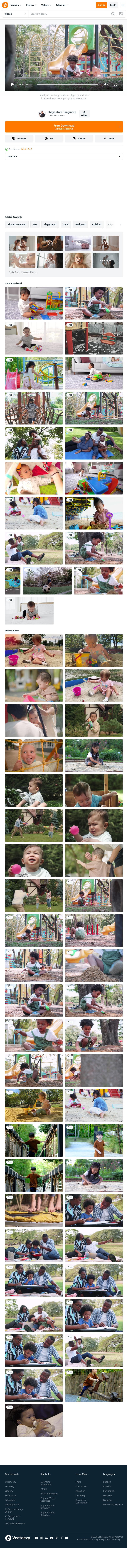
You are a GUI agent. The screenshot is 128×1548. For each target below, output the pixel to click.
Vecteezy (9, 1484)
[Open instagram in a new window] (41, 1539)
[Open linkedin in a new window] (46, 1539)
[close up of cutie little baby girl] (34, 477)
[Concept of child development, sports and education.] (94, 1034)
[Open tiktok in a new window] (56, 1539)
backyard (80, 223)
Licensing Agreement (46, 1482)
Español (105, 1484)
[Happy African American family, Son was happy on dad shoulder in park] (34, 442)
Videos (45, 5)
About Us (79, 1489)
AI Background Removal (12, 1516)
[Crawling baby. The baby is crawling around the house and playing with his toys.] (94, 372)
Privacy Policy (98, 1540)
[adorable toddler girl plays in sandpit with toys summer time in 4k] (94, 649)
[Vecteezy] (5, 5)
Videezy (9, 1489)
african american (16, 223)
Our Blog (79, 1494)
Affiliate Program (49, 1492)
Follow (84, 115)
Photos (30, 5)
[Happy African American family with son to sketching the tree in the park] (34, 1349)
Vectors (15, 5)
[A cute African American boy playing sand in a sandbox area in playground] (94, 407)
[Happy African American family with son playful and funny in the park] (34, 1314)
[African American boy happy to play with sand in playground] (94, 1069)
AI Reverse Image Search (14, 1509)
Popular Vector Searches (47, 1498)
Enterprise (10, 1494)
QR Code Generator (10, 1523)
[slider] (67, 84)
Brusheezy (10, 1480)
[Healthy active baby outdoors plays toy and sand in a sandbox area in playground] (94, 894)
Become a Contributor (80, 1500)
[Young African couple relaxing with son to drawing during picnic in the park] (94, 1209)
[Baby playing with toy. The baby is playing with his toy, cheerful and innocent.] (34, 302)
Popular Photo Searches (47, 1505)
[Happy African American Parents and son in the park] (34, 547)
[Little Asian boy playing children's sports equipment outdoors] (34, 1139)
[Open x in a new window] (61, 1539)
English (105, 1480)
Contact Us (80, 1484)
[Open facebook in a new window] (36, 1539)
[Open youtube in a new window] (66, 1539)
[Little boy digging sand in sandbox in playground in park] (94, 929)
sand (66, 223)
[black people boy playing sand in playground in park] (98, 579)
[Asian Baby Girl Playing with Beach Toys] (94, 512)
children (96, 223)
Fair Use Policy (114, 1540)
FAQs (77, 1480)
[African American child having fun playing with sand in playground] (34, 1069)
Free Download (64, 127)
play (110, 223)
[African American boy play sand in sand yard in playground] (94, 302)
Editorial (60, 5)
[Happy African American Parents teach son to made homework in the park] (94, 1279)
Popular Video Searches (47, 1512)
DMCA (43, 1487)
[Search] (113, 14)
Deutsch (105, 1494)
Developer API (12, 1503)
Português (106, 1489)
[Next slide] (116, 223)
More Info (12, 155)
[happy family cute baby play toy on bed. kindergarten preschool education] (29, 609)
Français (105, 1498)
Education (10, 1498)
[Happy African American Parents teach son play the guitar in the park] (34, 1244)
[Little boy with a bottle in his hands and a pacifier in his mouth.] (34, 1419)
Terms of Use (83, 1540)
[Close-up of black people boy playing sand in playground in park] (94, 964)
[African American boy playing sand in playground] (34, 964)
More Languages (109, 1503)
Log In (113, 5)
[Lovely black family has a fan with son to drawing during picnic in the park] (34, 1384)
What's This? (26, 149)
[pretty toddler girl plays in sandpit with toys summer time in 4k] (34, 649)
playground (50, 223)
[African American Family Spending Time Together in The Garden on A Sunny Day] (94, 442)
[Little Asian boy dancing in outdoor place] (94, 1139)
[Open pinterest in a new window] (51, 1539)
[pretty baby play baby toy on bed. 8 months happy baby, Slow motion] (34, 337)
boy (35, 223)
